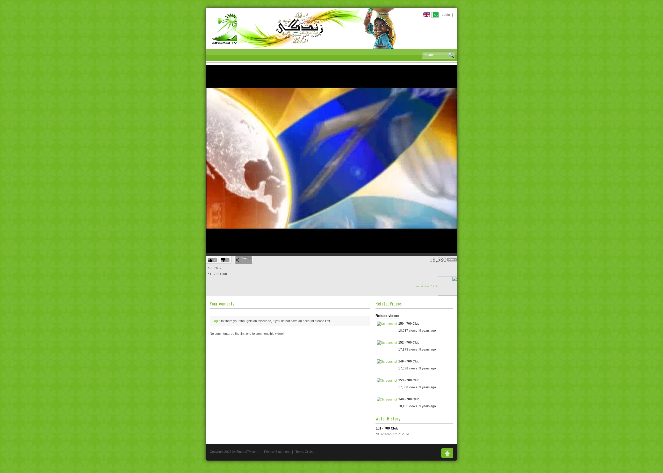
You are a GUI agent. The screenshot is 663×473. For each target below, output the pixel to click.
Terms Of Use (305, 452)
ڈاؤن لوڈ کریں (427, 285)
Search (451, 55)
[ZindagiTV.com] (304, 28)
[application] (331, 159)
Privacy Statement (277, 452)
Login (446, 15)
